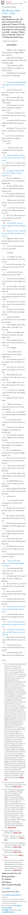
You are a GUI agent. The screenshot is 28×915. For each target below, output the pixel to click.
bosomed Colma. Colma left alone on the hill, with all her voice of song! (14, 233)
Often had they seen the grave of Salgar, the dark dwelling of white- (14, 225)
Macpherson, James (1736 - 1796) (11, 12)
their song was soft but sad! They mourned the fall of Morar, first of (13, 609)
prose (8, 888)
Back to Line (17, 787)
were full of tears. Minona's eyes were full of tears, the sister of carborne (13, 632)
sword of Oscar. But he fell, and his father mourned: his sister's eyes (13, 624)
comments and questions (12, 895)
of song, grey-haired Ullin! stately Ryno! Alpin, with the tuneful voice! (13, 173)
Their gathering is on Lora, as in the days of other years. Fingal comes (13, 157)
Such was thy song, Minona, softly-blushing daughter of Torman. (13, 563)
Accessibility (5, 910)
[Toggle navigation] (25, 1)
